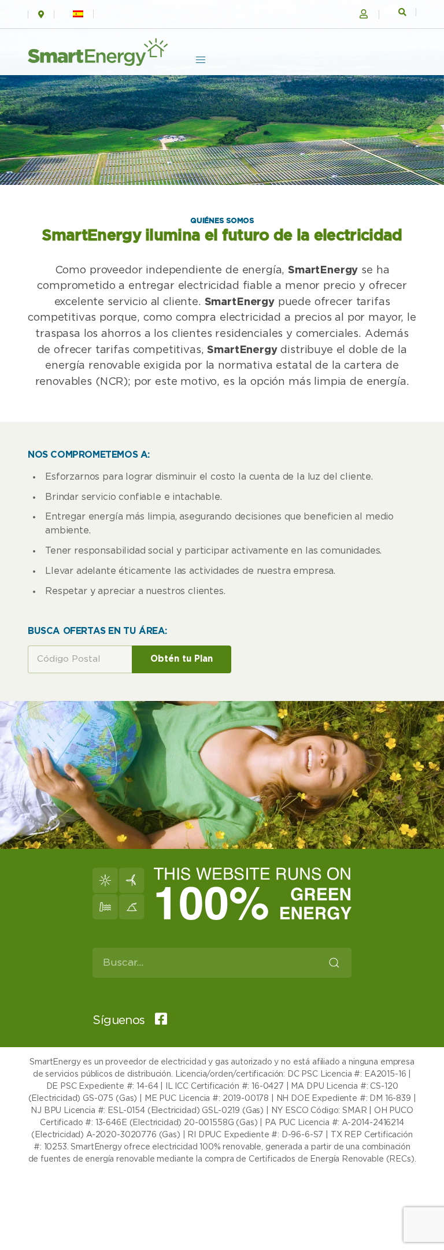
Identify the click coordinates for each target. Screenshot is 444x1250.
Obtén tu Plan (181, 659)
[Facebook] (157, 1020)
